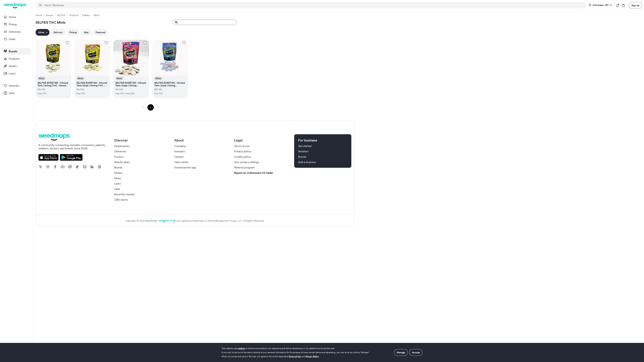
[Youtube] (62, 166)
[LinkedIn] (92, 166)
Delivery (58, 32)
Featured (100, 32)
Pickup (73, 32)
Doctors (119, 156)
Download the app (185, 167)
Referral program (244, 167)
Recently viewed (124, 194)
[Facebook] (55, 166)
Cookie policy (242, 156)
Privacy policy (242, 151)
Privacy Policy (312, 356)
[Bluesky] (84, 166)
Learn (117, 183)
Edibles (86, 15)
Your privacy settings (246, 162)
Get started (305, 146)
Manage (401, 352)
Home (39, 15)
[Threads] (99, 166)
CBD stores (121, 199)
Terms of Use (295, 356)
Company (180, 146)
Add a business (307, 162)
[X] (40, 166)
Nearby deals (122, 162)
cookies (241, 348)
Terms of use (242, 146)
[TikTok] (77, 166)
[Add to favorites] (67, 42)
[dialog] (322, 352)
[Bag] (623, 5)
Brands (49, 15)
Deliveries (120, 151)
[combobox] (313, 5)
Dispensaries (122, 146)
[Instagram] (47, 166)
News (117, 178)
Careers (179, 156)
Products (73, 15)
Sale (86, 32)
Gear (117, 189)
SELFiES (61, 15)
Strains (118, 172)
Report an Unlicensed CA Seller (253, 172)
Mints (96, 15)
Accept (416, 352)
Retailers (303, 151)
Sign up (635, 5)
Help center (181, 162)
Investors (179, 151)
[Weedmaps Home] (15, 5)
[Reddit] (70, 166)
